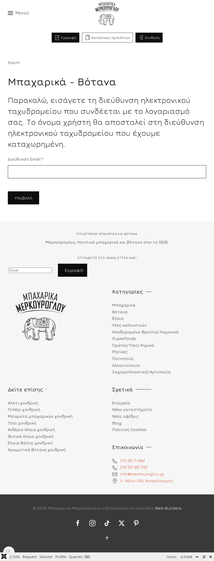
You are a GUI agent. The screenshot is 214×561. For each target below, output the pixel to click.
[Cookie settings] (9, 552)
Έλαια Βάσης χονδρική (30, 442)
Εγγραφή (68, 37)
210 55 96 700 (133, 467)
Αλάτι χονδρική (23, 402)
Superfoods (124, 338)
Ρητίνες (120, 351)
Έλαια (118, 318)
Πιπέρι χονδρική (24, 409)
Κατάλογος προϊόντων (110, 37)
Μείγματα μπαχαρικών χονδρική (40, 416)
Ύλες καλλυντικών (129, 325)
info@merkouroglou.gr (142, 473)
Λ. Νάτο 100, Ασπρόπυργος (147, 480)
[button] (18, 13)
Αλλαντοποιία (126, 365)
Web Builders (168, 508)
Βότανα (120, 311)
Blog (116, 423)
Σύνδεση (152, 37)
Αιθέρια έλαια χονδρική (31, 429)
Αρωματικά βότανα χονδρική (37, 449)
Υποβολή (23, 198)
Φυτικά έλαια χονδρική (31, 436)
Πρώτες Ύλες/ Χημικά (133, 345)
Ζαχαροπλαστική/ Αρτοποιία (141, 371)
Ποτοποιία (123, 358)
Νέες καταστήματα (132, 409)
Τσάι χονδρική (22, 423)
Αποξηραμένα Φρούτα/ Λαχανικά (145, 331)
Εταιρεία (121, 402)
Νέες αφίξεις (125, 416)
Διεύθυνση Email (26, 159)
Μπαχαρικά (123, 305)
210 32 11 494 (132, 460)
